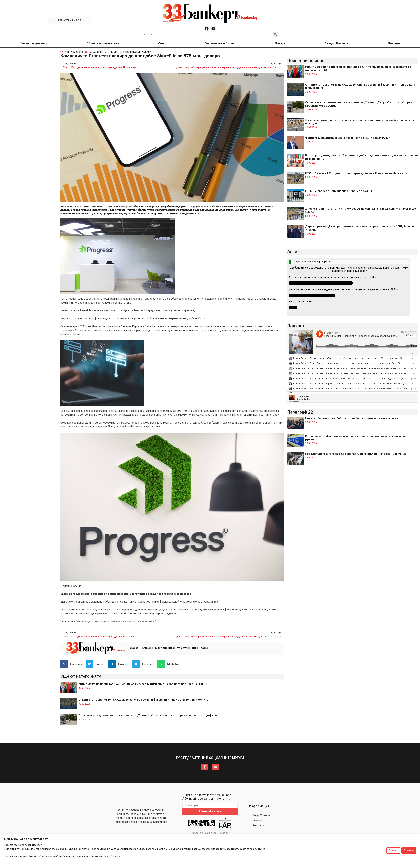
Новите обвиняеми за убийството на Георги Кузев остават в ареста (351, 418)
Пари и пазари (132, 51)
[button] (72, 664)
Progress (126, 206)
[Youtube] (213, 29)
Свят (162, 43)
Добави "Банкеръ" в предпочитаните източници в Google (169, 648)
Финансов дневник (33, 43)
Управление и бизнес (220, 43)
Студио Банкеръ (337, 43)
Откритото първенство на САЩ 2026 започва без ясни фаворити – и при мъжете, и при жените (143, 699)
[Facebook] (206, 29)
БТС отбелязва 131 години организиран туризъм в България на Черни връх (357, 173)
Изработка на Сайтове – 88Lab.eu (210, 833)
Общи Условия (112, 856)
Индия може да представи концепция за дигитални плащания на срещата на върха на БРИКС (142, 684)
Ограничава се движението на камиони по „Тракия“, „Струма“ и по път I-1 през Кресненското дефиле (147, 715)
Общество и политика (102, 43)
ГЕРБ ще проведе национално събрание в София (338, 191)
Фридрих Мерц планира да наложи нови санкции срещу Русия (347, 137)
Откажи (393, 850)
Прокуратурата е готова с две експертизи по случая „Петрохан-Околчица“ (356, 453)
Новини (146, 51)
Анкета (294, 251)
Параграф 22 (300, 412)
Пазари (280, 43)
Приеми (409, 850)
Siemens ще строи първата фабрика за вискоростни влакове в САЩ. (118, 621)
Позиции (394, 43)
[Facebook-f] (204, 767)
